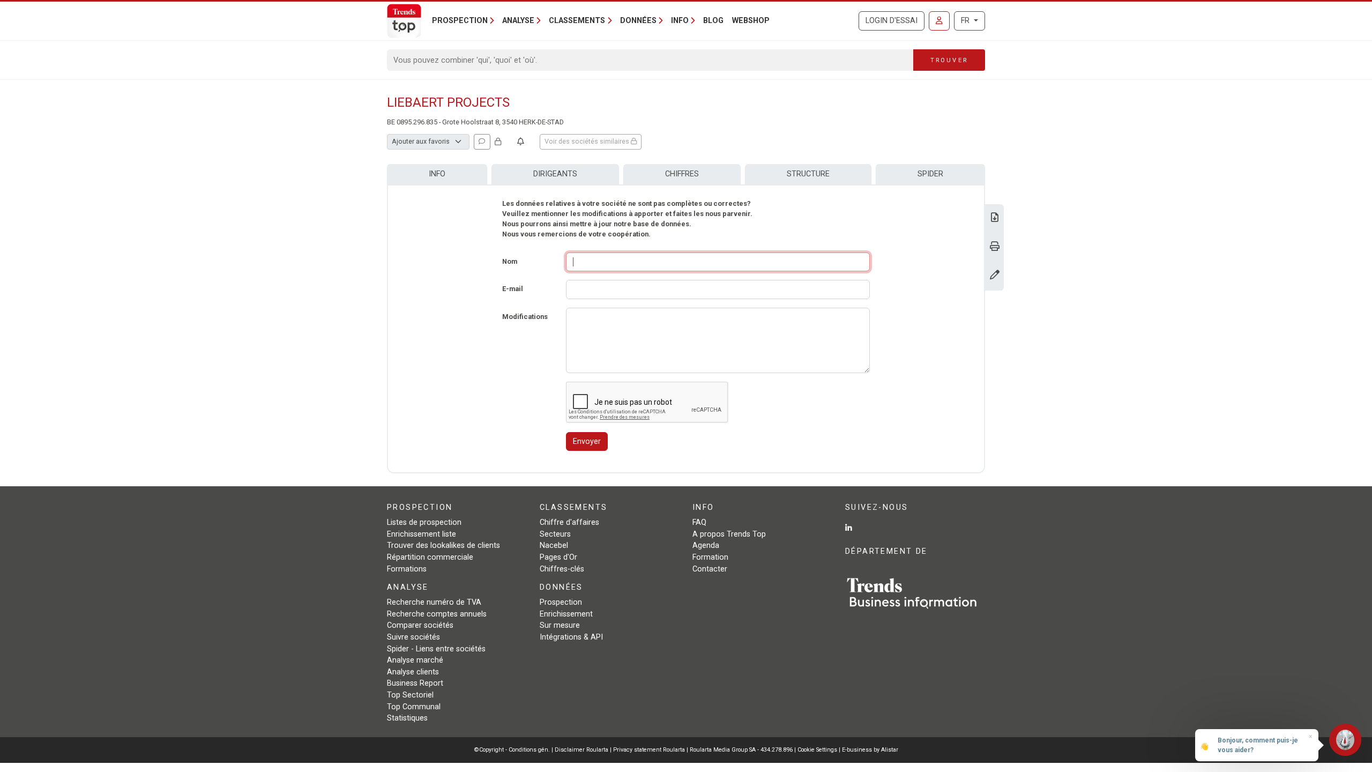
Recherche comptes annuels (437, 614)
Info (437, 174)
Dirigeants (555, 174)
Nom (509, 261)
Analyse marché (415, 660)
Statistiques (407, 718)
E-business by (870, 749)
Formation (710, 557)
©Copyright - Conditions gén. (512, 749)
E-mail (512, 289)
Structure (808, 174)
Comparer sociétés (420, 625)
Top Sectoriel (410, 695)
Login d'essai (892, 20)
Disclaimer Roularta (581, 749)
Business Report (415, 683)
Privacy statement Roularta (649, 749)
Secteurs (555, 534)
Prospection (561, 602)
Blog (713, 20)
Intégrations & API (571, 637)
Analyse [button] (518, 20)
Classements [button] (577, 20)
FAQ (699, 522)
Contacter (709, 569)
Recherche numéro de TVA (434, 602)
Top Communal (414, 706)
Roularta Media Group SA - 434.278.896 (742, 749)
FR (966, 20)
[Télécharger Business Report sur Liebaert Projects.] (994, 218)
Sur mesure (560, 625)
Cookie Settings (818, 749)
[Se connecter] (939, 21)
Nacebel (554, 545)
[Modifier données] (995, 275)
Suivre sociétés (413, 637)
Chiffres (682, 174)
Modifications (525, 317)
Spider (930, 174)
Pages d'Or (558, 557)
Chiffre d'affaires (569, 522)
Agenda (705, 545)
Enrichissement (566, 614)
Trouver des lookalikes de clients (443, 545)
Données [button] (638, 20)
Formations (407, 569)
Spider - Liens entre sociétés (436, 649)
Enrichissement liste (421, 534)
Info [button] (680, 20)
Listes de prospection (424, 522)
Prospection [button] (460, 20)
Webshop (751, 20)
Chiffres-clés (562, 569)
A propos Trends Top (729, 534)
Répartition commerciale (430, 557)
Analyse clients (413, 672)
